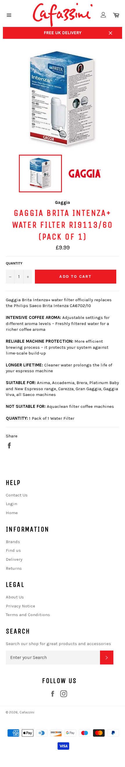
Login (11, 503)
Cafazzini (26, 712)
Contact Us (17, 495)
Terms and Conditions (28, 614)
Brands (13, 541)
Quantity (14, 263)
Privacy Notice (20, 606)
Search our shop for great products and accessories (58, 643)
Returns (14, 568)
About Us (15, 597)
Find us (13, 550)
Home (12, 512)
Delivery (14, 559)
